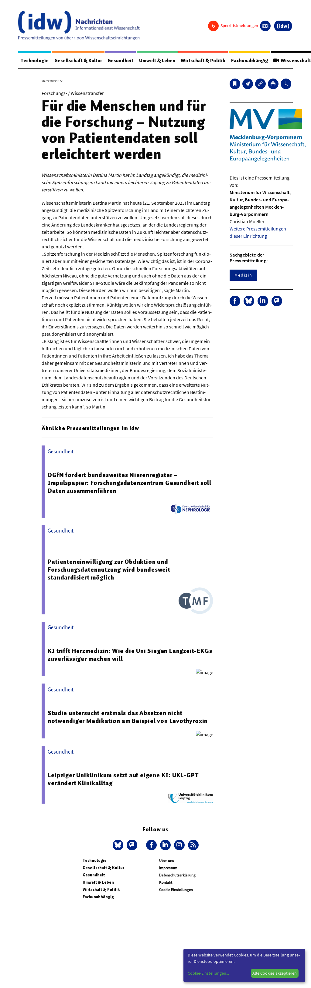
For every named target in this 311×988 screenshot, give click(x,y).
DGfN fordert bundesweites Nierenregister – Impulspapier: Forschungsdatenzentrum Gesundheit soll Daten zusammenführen (129, 482)
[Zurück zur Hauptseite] (283, 26)
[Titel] (235, 84)
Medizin (243, 275)
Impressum (168, 867)
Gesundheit (120, 60)
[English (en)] (265, 26)
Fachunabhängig (249, 60)
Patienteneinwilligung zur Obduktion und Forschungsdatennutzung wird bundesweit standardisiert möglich (109, 569)
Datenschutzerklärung (177, 875)
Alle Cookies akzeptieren (274, 973)
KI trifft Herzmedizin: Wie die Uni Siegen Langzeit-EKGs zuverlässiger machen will (130, 654)
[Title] (260, 84)
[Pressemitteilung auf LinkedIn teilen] (263, 301)
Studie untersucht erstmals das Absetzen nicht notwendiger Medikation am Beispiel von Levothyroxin (128, 716)
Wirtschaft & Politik (203, 60)
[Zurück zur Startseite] (79, 25)
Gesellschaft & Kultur (78, 60)
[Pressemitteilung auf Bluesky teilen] (249, 301)
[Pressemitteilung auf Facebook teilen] (235, 301)
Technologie (35, 60)
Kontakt (165, 882)
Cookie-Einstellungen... (208, 973)
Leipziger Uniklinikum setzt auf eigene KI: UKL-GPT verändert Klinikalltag (123, 779)
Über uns (166, 860)
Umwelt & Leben (157, 60)
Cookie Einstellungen (176, 889)
